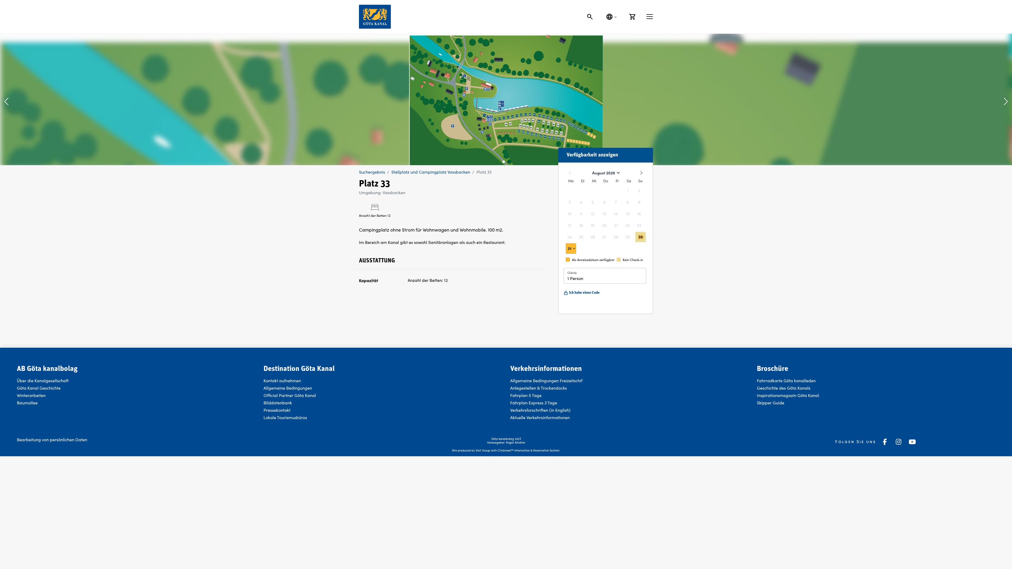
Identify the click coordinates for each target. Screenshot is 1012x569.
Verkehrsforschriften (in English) (540, 410)
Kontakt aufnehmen (282, 380)
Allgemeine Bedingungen (288, 388)
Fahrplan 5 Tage (526, 395)
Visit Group (483, 450)
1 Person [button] (575, 278)
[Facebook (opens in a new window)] (885, 442)
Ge (759, 388)
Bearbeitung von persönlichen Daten (52, 439)
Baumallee (27, 402)
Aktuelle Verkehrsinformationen (540, 417)
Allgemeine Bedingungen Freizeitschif (546, 380)
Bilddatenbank (278, 402)
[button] (6, 102)
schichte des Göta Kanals (786, 388)
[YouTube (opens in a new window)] (912, 442)
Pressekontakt (277, 410)
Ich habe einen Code (584, 293)
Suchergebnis (372, 172)
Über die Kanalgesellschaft (43, 380)
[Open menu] (649, 16)
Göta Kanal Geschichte (39, 388)
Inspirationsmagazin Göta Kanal (788, 395)
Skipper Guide (770, 402)
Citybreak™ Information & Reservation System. (529, 450)
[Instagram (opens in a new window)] (898, 442)
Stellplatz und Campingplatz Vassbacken (430, 172)
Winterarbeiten (31, 395)
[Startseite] (375, 17)
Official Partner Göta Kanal (290, 395)
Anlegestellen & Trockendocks (538, 388)
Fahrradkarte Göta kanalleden (786, 380)
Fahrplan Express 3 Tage (533, 402)
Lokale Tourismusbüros (285, 417)
